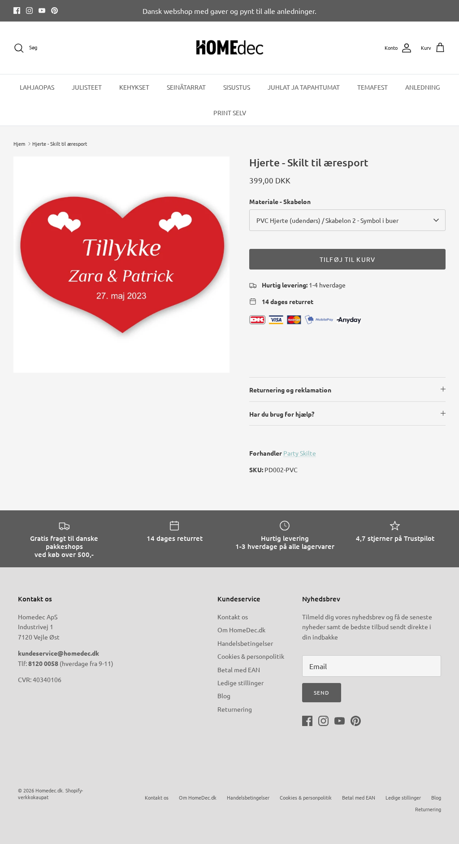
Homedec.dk (49, 790)
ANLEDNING (422, 87)
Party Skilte (299, 453)
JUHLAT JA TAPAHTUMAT (304, 87)
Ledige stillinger (240, 683)
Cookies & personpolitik (250, 656)
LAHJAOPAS (37, 87)
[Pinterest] (54, 10)
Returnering (234, 709)
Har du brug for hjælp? (281, 414)
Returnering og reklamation (290, 390)
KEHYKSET (134, 87)
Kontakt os (232, 617)
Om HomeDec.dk (241, 630)
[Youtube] (42, 10)
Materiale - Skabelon (280, 201)
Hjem (19, 143)
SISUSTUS (236, 87)
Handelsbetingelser (245, 643)
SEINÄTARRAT (186, 87)
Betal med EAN (238, 670)
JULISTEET (87, 87)
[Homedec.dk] (229, 47)
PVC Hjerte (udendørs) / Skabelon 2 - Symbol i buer (327, 220)
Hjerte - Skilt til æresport (59, 143)
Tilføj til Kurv (347, 259)
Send (321, 692)
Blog (223, 696)
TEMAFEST (372, 87)
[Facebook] (16, 10)
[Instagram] (29, 10)
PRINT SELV (229, 113)
